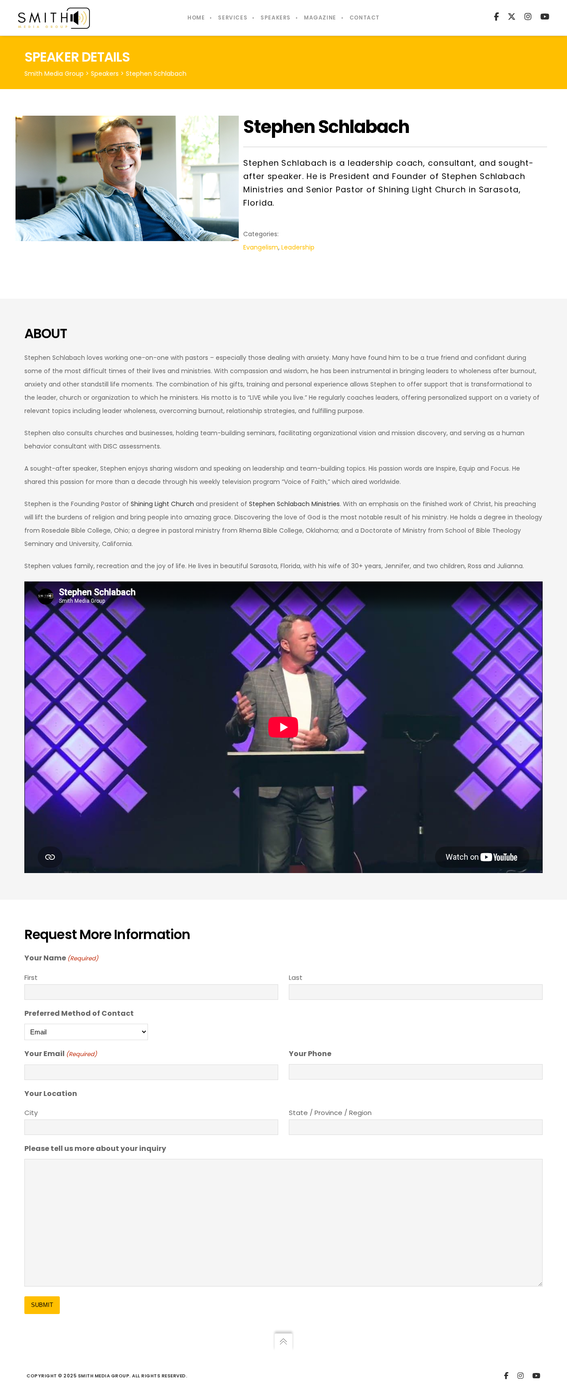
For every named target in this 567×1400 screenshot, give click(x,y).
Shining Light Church (162, 503)
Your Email (60, 1054)
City (31, 1112)
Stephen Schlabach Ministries (294, 503)
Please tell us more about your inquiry (95, 1148)
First (31, 977)
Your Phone (310, 1054)
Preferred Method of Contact (79, 1013)
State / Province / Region (330, 1112)
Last (296, 977)
